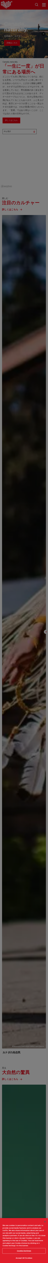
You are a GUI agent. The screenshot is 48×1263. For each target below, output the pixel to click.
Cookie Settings (24, 1251)
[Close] (45, 1222)
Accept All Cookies (24, 1258)
